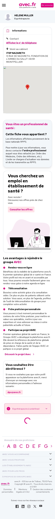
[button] (15, 453)
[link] (17, 507)
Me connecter (47, 5)
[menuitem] (27, 454)
